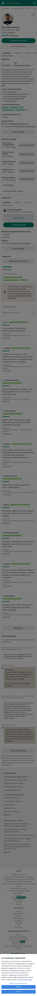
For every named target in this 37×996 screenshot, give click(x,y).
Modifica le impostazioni (18, 983)
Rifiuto (18, 987)
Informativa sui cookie (24, 979)
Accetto (18, 992)
